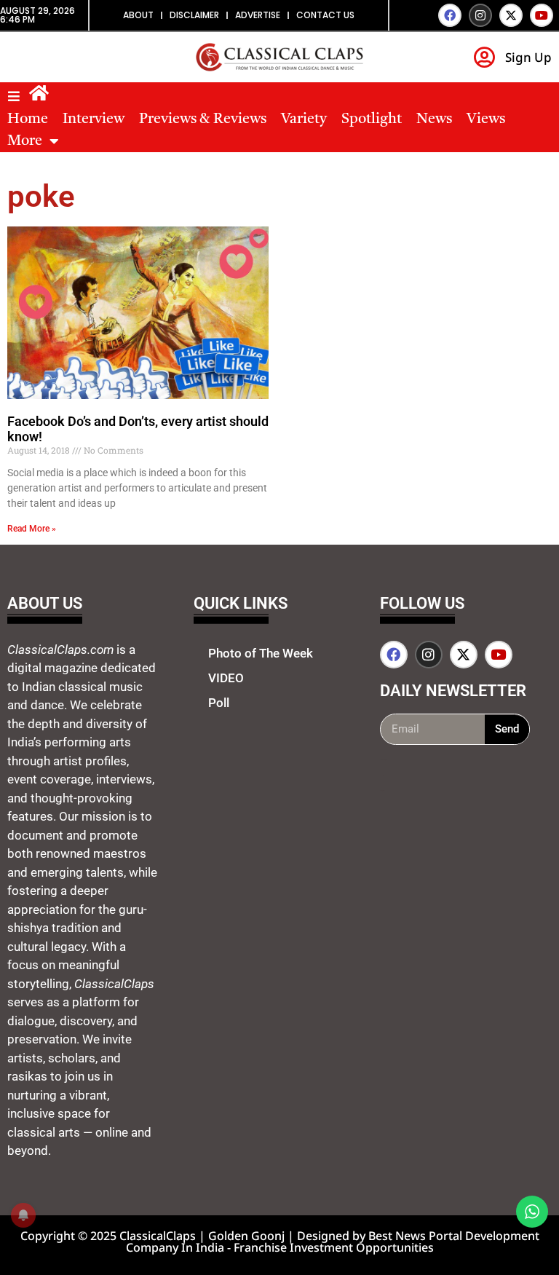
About (138, 15)
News (434, 119)
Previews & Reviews (202, 119)
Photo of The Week (260, 653)
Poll (218, 702)
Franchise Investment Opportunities (334, 1247)
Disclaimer (194, 15)
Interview (93, 119)
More (24, 141)
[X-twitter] (511, 15)
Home (27, 119)
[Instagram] (480, 15)
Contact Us (325, 15)
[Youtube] (541, 15)
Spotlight (371, 119)
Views (486, 119)
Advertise (257, 15)
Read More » (31, 529)
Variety (304, 119)
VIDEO (226, 678)
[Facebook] (449, 15)
